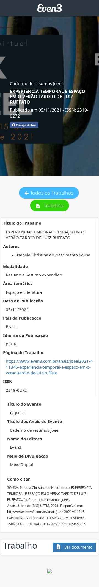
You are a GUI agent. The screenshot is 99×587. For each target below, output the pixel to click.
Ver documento (77, 547)
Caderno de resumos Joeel (36, 84)
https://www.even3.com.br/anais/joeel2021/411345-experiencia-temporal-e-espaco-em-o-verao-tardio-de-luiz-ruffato (49, 367)
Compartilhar (25, 125)
